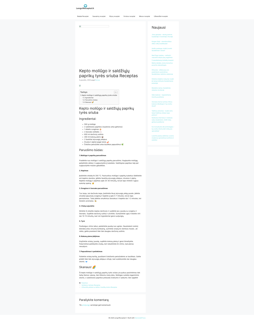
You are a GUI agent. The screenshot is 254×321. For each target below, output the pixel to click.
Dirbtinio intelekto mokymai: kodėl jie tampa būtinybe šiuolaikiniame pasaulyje (163, 81)
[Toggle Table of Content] (115, 92)
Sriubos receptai (129, 16)
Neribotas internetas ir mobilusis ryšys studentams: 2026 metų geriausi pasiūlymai (162, 120)
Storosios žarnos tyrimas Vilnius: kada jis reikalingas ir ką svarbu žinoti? (162, 104)
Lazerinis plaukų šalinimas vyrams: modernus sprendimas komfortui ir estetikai (163, 138)
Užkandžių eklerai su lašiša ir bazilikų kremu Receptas (99, 287)
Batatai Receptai (83, 16)
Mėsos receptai (144, 16)
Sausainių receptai (98, 16)
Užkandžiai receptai (161, 16)
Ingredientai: (89, 98)
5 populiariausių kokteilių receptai (162, 60)
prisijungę (86, 305)
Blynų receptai (114, 16)
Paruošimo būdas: (91, 100)
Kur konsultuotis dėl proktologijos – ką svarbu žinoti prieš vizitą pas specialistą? (163, 129)
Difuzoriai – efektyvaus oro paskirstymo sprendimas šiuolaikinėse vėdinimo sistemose (162, 72)
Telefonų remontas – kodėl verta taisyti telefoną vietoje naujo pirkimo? (162, 113)
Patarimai (84, 283)
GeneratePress (140, 318)
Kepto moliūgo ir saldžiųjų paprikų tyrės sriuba (99, 95)
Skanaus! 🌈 (89, 102)
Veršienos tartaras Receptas (90, 285)
